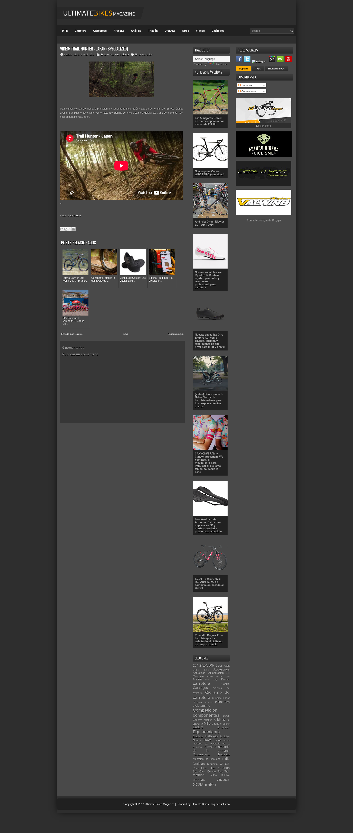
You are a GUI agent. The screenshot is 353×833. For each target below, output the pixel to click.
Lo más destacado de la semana (211, 748)
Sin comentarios (144, 54)
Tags (258, 68)
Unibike (225, 775)
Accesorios (221, 669)
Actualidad (199, 672)
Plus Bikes (208, 768)
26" (195, 665)
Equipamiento (206, 731)
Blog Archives (276, 68)
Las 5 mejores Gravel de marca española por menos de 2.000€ (209, 121)
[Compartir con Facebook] (73, 229)
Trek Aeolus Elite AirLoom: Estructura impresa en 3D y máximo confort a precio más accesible (208, 525)
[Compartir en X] (70, 229)
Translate (221, 64)
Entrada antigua (175, 334)
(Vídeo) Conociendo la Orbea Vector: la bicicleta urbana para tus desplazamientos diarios (209, 400)
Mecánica (224, 754)
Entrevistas (223, 727)
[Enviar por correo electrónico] (62, 229)
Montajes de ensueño (206, 758)
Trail (227, 771)
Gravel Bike (212, 740)
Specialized (74, 215)
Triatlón (153, 30)
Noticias (199, 764)
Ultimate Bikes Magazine (159, 804)
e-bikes (219, 719)
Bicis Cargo (211, 679)
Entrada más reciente (72, 334)
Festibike (225, 736)
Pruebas (119, 30)
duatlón (208, 720)
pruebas (224, 768)
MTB (65, 30)
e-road (215, 723)
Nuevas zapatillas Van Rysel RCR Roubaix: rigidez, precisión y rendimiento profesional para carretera (208, 280)
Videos (200, 30)
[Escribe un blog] (66, 229)
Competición (205, 710)
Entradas (246, 85)
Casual (225, 683)
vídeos (125, 54)
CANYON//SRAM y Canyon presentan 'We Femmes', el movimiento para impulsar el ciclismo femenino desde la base (209, 463)
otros (118, 54)
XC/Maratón (204, 784)
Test (220, 771)
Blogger (276, 220)
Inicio (125, 334)
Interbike (197, 743)
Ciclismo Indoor (221, 698)
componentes (206, 715)
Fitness (197, 740)
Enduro (105, 54)
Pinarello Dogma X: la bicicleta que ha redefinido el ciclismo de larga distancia (209, 640)
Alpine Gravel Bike (218, 676)
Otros (185, 30)
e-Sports (225, 723)
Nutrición (212, 764)
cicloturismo (201, 705)
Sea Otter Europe (204, 771)
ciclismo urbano (202, 702)
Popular (243, 68)
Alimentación (216, 672)
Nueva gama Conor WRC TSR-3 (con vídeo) (209, 173)
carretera (201, 683)
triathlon (198, 775)
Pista (196, 768)
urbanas (199, 779)
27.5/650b (206, 665)
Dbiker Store (263, 125)
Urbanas (170, 30)
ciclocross (222, 702)
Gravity (226, 740)
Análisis (136, 30)
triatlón (213, 775)
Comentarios (248, 91)
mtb (112, 54)
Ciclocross (100, 30)
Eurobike (198, 736)
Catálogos (218, 30)
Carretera (80, 30)
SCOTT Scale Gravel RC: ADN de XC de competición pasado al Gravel (209, 583)
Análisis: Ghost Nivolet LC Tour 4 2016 (209, 223)
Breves (225, 679)
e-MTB (206, 723)
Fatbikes (211, 736)
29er (219, 665)
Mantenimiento (201, 754)
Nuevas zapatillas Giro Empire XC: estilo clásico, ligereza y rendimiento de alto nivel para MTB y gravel (210, 340)
